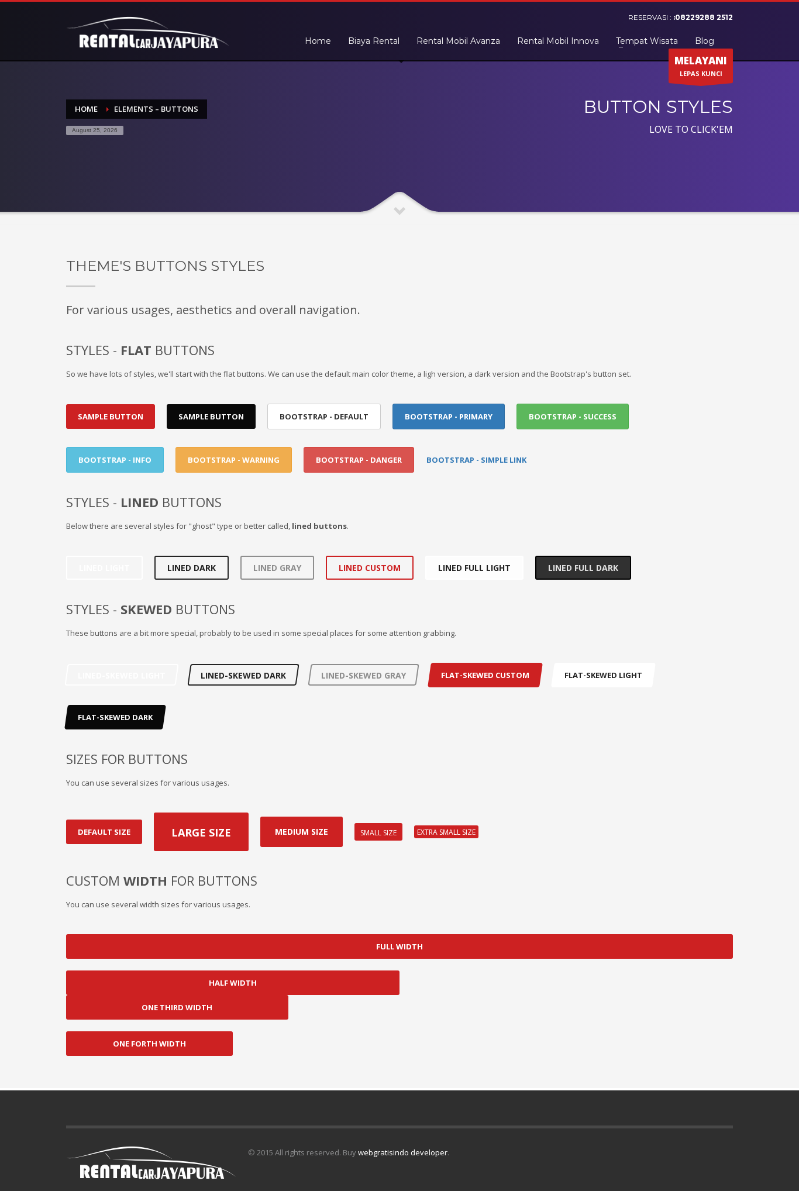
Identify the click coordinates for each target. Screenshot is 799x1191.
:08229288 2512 (703, 17)
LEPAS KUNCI (700, 66)
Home (86, 109)
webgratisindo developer (402, 1152)
